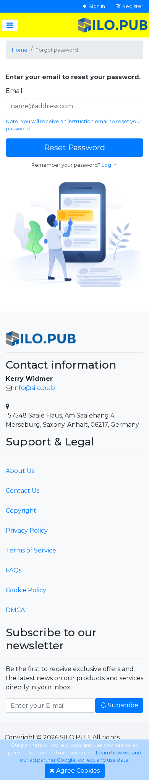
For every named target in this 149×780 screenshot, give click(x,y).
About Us (20, 470)
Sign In (97, 6)
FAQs (13, 570)
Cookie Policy (26, 590)
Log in (109, 165)
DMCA (15, 610)
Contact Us (22, 490)
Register (132, 6)
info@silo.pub (34, 388)
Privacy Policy (27, 530)
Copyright (21, 510)
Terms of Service (31, 550)
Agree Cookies (78, 770)
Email (14, 90)
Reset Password (74, 147)
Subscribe (123, 705)
